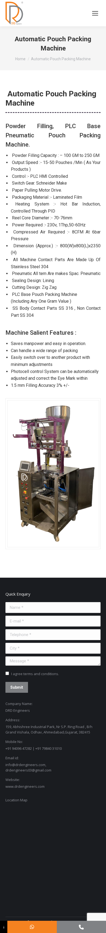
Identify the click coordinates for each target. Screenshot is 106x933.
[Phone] (81, 927)
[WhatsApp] (32, 927)
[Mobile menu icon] (95, 13)
